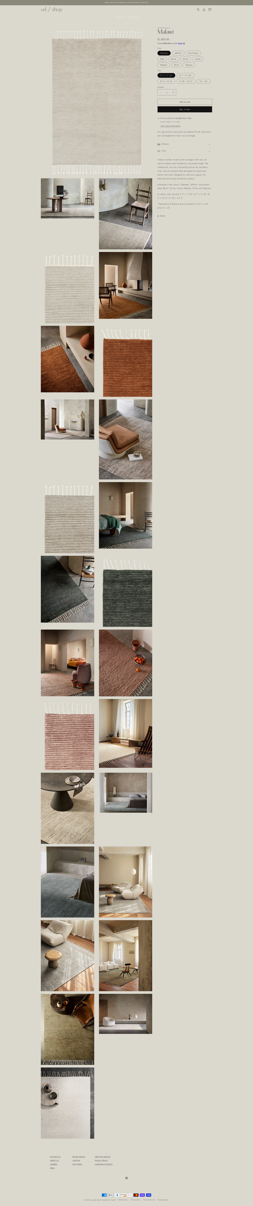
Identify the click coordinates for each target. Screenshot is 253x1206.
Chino (185, 59)
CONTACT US (55, 1157)
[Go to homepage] (126, 17)
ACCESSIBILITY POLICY (104, 1164)
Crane (198, 59)
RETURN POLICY (78, 1157)
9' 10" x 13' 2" (186, 81)
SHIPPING (76, 1160)
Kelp (162, 59)
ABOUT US (54, 1160)
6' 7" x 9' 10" (185, 75)
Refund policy (123, 1200)
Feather (163, 65)
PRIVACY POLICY (101, 1160)
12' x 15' (204, 81)
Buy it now (185, 109)
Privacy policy (136, 1200)
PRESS (52, 1168)
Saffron (178, 53)
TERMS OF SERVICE (102, 1157)
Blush (173, 59)
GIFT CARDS (77, 1164)
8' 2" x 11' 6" (166, 81)
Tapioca (189, 65)
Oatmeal (164, 53)
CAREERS (53, 1164)
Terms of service (149, 1200)
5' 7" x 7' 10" (166, 75)
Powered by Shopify (109, 1200)
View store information (170, 126)
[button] (198, 10)
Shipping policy (163, 1200)
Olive (176, 65)
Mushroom (193, 53)
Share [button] (162, 216)
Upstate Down (96, 1200)
